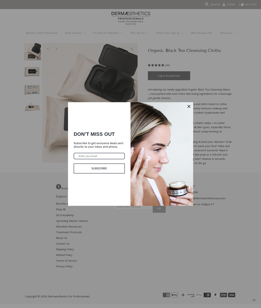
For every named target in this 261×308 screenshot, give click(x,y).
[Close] (189, 106)
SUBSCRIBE (99, 168)
